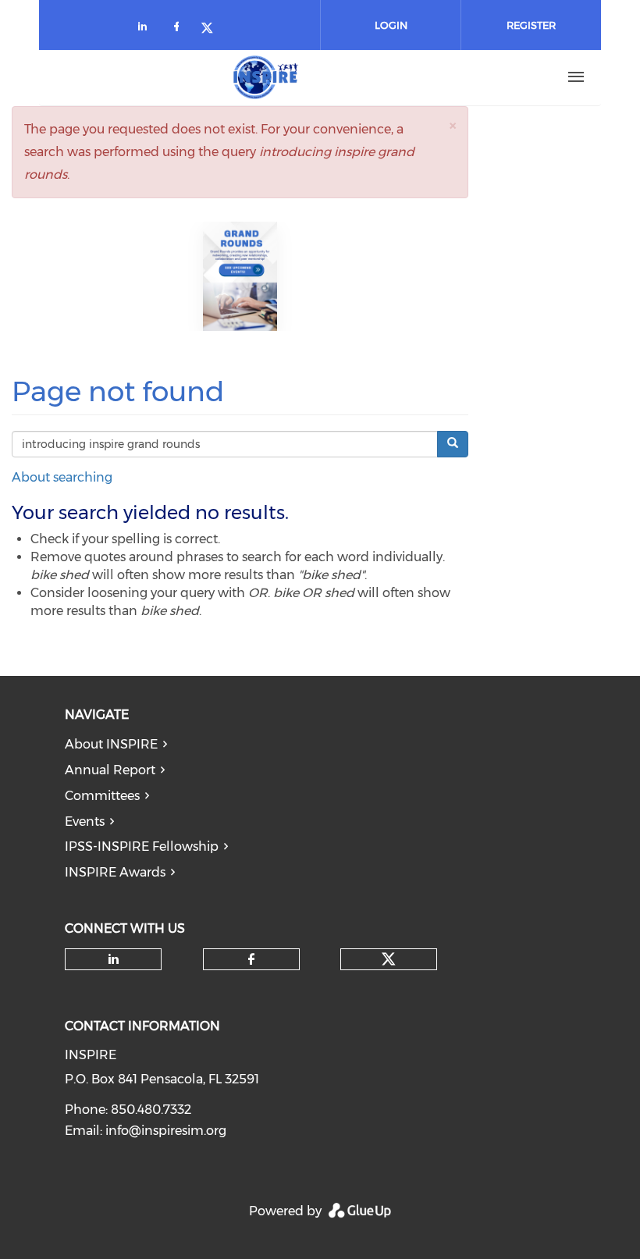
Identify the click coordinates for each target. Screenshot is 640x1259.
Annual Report (110, 770)
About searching (62, 477)
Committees (102, 795)
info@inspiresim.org (165, 1130)
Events (85, 821)
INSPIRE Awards (115, 872)
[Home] (266, 77)
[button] (453, 125)
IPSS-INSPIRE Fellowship (142, 846)
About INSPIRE (111, 744)
